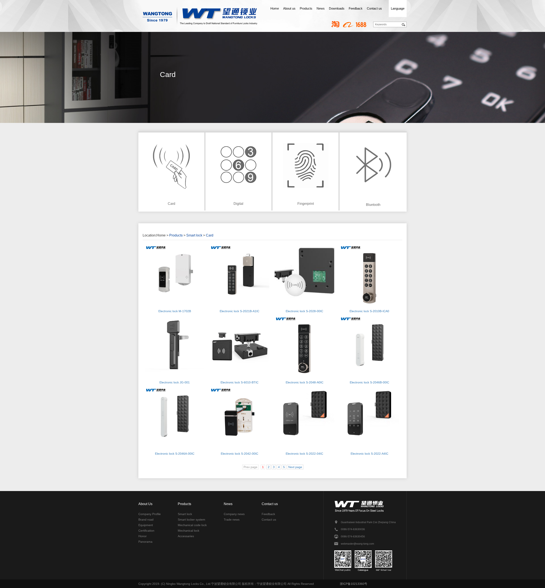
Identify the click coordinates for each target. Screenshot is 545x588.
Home (274, 8)
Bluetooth (373, 204)
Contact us (374, 8)
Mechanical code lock (192, 525)
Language (397, 8)
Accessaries (186, 536)
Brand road (145, 519)
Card (171, 203)
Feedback (356, 8)
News (321, 8)
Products (306, 8)
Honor (142, 536)
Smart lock (194, 235)
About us (289, 8)
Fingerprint (305, 203)
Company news (234, 514)
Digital (238, 203)
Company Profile (149, 514)
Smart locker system (191, 519)
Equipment (145, 525)
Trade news (232, 519)
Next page (295, 467)
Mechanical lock (188, 530)
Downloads (336, 8)
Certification (146, 530)
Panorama (145, 541)
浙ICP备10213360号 (353, 583)
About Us (145, 504)
